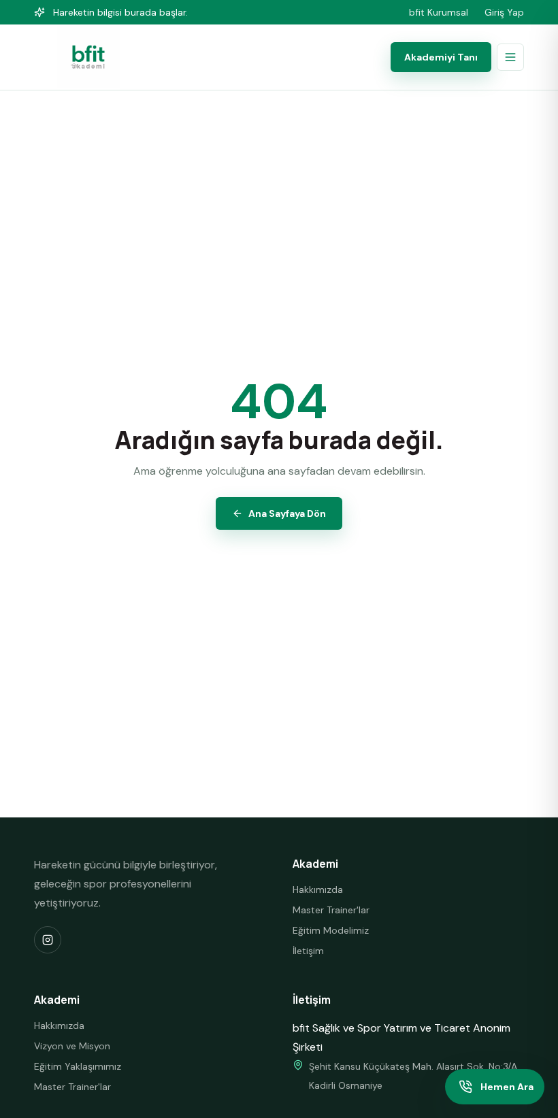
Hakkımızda (318, 889)
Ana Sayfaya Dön (287, 513)
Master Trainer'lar (331, 910)
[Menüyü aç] (510, 57)
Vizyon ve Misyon (72, 1046)
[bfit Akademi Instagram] (47, 939)
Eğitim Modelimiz (331, 930)
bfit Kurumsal (438, 12)
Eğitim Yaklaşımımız (77, 1066)
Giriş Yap (504, 12)
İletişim (308, 951)
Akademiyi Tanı (441, 57)
